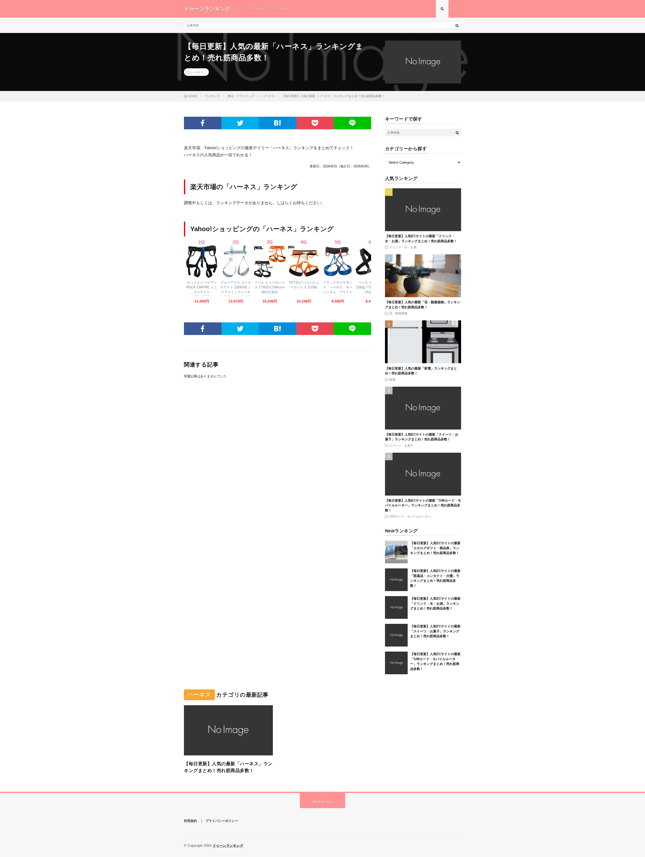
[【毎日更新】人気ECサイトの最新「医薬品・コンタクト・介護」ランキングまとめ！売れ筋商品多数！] (396, 579)
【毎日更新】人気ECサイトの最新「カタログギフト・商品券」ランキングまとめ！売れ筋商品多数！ (435, 548)
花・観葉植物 (398, 313)
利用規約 (190, 821)
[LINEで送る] (352, 123)
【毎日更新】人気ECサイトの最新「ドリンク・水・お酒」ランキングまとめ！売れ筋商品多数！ (435, 603)
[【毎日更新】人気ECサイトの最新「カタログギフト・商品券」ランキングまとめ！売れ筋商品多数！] (396, 552)
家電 (392, 379)
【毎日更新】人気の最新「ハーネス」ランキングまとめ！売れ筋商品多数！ (228, 767)
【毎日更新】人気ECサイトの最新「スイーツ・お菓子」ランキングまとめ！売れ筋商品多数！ (435, 631)
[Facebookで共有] (202, 123)
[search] (457, 25)
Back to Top (322, 802)
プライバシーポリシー (221, 821)
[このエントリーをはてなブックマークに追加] (277, 123)
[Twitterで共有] (240, 123)
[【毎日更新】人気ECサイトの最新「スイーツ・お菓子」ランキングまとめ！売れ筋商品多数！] (396, 635)
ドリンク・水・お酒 (402, 247)
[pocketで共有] (315, 123)
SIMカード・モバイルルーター (410, 516)
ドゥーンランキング (228, 845)
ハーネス (197, 72)
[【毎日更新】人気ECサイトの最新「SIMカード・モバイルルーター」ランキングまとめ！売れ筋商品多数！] (396, 663)
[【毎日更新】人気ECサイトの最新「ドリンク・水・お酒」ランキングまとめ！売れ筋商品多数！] (396, 607)
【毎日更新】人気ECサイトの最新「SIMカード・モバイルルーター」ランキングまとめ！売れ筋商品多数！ (423, 505)
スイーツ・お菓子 (401, 445)
